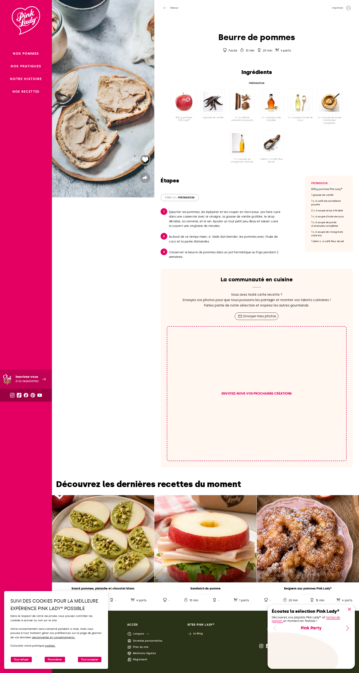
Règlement (140, 659)
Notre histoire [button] (26, 79)
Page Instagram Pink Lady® (261, 646)
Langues (138, 633)
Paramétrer (55, 659)
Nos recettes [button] (25, 92)
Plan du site (141, 647)
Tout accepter (89, 659)
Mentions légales (144, 653)
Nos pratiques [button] (26, 66)
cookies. (50, 645)
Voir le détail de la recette (103, 549)
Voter (145, 159)
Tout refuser (21, 659)
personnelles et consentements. (53, 637)
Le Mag (198, 633)
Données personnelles (147, 640)
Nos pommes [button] (26, 53)
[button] (349, 609)
